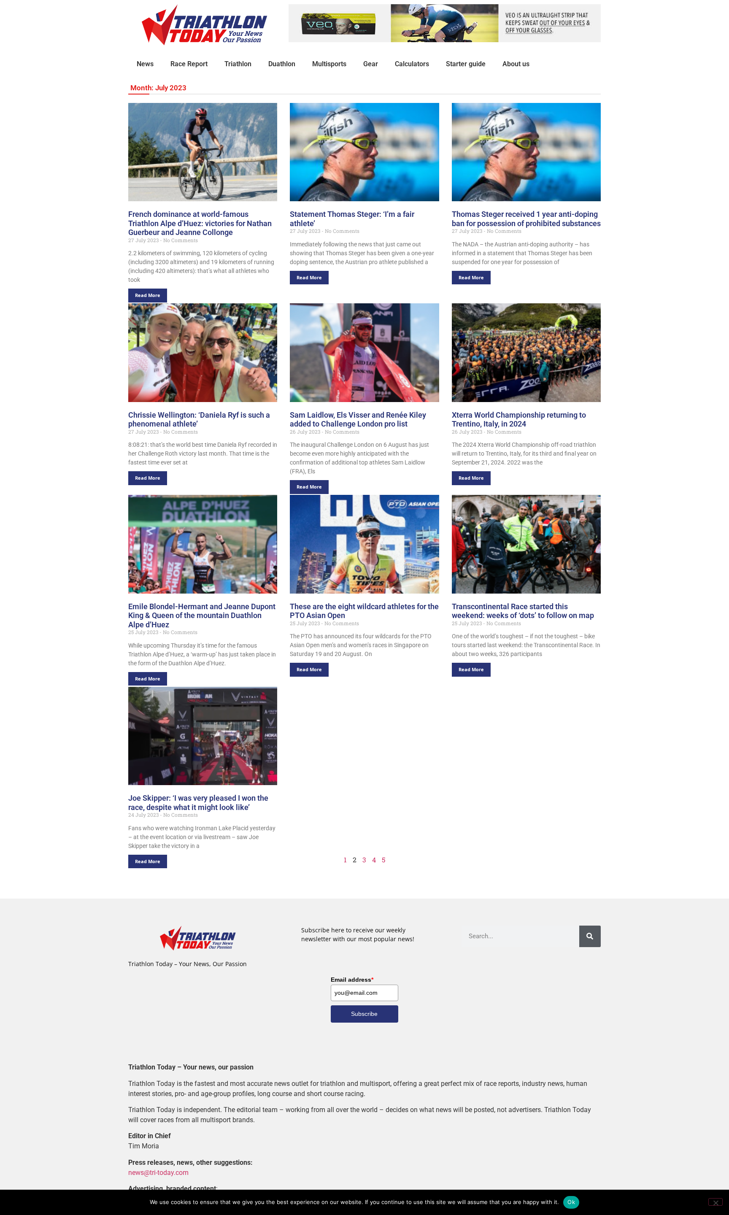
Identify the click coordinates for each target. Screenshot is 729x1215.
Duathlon (281, 64)
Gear (370, 64)
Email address (352, 980)
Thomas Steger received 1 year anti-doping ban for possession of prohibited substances (526, 219)
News (145, 64)
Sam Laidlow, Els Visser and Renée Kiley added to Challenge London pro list (358, 419)
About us (515, 64)
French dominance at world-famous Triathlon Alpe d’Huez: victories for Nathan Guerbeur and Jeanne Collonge (200, 223)
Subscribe (364, 1013)
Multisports (329, 64)
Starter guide (466, 64)
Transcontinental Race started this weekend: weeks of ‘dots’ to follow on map (523, 611)
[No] (715, 1202)
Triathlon (237, 64)
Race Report (189, 64)
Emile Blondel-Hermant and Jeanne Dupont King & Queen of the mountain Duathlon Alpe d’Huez (201, 615)
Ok (571, 1202)
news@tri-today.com (158, 1173)
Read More (147, 295)
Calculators (412, 64)
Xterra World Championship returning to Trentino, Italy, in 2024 (519, 419)
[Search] (590, 936)
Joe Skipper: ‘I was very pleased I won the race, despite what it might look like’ (198, 803)
